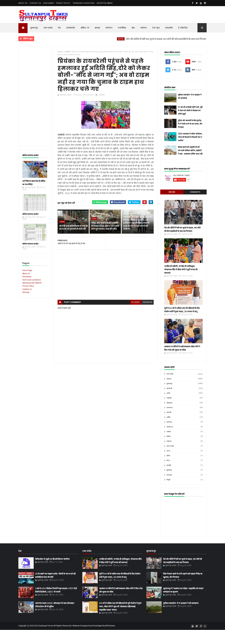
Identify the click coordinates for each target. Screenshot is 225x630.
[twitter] (196, 3)
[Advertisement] (34, 96)
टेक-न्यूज (156, 27)
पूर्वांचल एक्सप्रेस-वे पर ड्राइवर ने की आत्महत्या (181, 603)
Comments (195, 192)
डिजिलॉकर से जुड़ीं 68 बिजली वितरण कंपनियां (52, 559)
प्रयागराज (169, 408)
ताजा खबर (172, 192)
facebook (147, 302)
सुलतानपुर (107, 39)
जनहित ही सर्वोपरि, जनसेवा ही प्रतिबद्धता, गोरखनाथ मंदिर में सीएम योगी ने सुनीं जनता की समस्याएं (180, 269)
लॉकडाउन (169, 403)
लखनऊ (169, 379)
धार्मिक (168, 417)
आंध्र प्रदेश (170, 446)
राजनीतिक (122, 27)
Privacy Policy (63, 3)
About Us (22, 3)
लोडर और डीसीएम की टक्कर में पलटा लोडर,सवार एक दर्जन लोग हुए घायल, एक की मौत (105, 225)
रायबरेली (101, 94)
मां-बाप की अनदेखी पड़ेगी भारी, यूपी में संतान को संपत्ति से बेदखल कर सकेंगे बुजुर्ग (190, 110)
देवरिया (169, 436)
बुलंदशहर (169, 470)
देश (59, 27)
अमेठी (168, 393)
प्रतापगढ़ (169, 422)
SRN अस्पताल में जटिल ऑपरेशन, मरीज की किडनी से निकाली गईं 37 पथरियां (190, 137)
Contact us (27, 289)
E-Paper (183, 27)
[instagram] (205, 3)
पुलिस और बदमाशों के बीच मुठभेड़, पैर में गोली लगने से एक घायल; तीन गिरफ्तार (190, 123)
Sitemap (25, 292)
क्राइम (97, 27)
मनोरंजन (109, 27)
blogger (135, 302)
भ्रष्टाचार (169, 475)
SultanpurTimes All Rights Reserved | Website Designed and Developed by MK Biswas (77, 626)
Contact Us (35, 3)
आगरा (168, 451)
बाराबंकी (169, 465)
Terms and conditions (83, 3)
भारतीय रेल (170, 427)
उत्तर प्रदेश (47, 27)
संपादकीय (169, 27)
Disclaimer (48, 3)
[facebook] (192, 3)
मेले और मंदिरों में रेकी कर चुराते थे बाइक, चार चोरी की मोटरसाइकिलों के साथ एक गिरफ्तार (153, 39)
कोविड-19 (85, 27)
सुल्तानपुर (34, 27)
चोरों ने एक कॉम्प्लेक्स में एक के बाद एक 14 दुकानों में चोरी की (73, 227)
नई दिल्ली (169, 388)
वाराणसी (169, 412)
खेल (133, 27)
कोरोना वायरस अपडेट (30, 214)
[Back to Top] (205, 626)
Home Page (27, 270)
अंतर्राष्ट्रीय (70, 27)
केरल (168, 460)
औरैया (168, 456)
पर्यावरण (143, 27)
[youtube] (200, 3)
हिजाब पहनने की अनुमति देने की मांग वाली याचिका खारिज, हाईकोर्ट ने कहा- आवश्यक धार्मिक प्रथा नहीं (190, 150)
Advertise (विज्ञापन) (105, 3)
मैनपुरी (168, 480)
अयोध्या (169, 432)
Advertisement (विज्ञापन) (32, 283)
